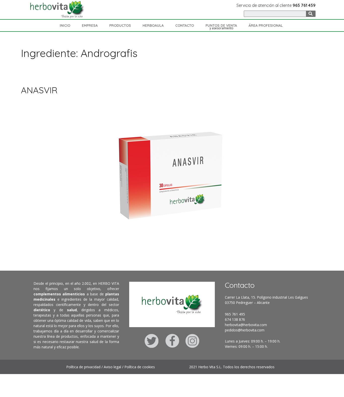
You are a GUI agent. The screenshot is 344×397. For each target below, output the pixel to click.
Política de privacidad (83, 366)
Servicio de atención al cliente (276, 5)
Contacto (184, 25)
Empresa (90, 25)
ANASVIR (39, 90)
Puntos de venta (221, 25)
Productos (120, 25)
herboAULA (153, 25)
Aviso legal (112, 366)
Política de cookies (139, 366)
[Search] (311, 14)
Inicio (65, 25)
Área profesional (266, 25)
